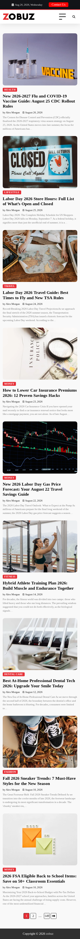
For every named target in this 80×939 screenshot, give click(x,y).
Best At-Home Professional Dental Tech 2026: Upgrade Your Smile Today (39, 683)
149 (46, 915)
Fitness (10, 576)
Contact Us (58, 4)
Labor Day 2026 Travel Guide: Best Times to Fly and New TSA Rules (35, 295)
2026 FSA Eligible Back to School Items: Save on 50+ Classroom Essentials (40, 878)
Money (9, 383)
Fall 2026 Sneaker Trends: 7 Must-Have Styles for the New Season (39, 781)
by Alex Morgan (11, 112)
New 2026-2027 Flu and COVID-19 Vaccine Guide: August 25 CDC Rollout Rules (39, 101)
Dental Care (13, 674)
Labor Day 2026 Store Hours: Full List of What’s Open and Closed (38, 201)
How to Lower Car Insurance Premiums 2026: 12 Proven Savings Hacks (40, 393)
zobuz (49, 933)
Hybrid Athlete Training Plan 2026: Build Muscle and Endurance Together (38, 585)
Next (54, 916)
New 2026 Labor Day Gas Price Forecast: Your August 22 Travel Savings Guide (32, 489)
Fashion (10, 772)
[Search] (73, 16)
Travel (9, 286)
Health (10, 89)
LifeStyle (12, 192)
